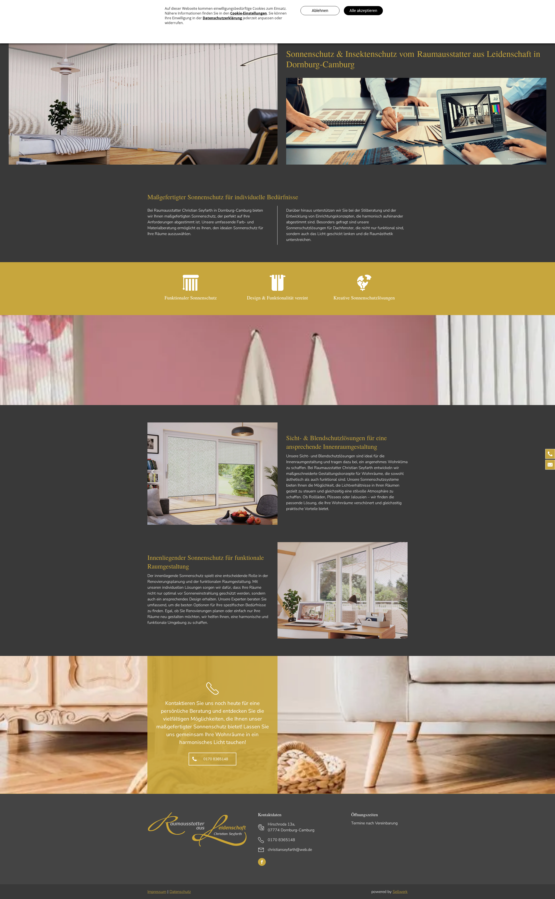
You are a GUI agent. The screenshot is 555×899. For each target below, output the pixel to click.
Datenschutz (180, 891)
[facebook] (262, 862)
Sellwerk (400, 891)
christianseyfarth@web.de (290, 849)
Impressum (156, 891)
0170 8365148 (281, 839)
